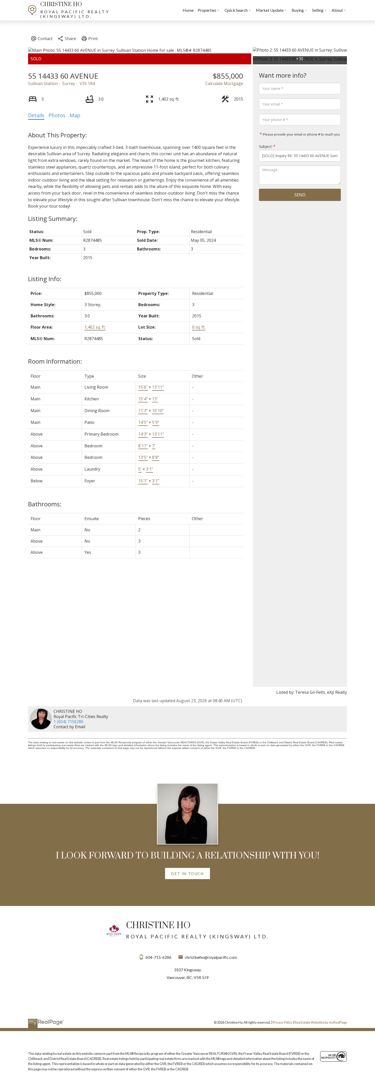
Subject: (265, 146)
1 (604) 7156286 (68, 721)
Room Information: (55, 361)
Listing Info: (44, 278)
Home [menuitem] (188, 10)
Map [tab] (75, 115)
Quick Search (236, 10)
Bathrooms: (44, 504)
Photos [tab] (57, 115)
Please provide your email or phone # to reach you (301, 134)
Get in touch (187, 873)
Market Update (269, 10)
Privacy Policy (282, 1022)
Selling (317, 10)
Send (299, 195)
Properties (207, 10)
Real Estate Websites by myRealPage (320, 1022)
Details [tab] (36, 115)
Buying (298, 10)
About (337, 10)
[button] (187, 873)
